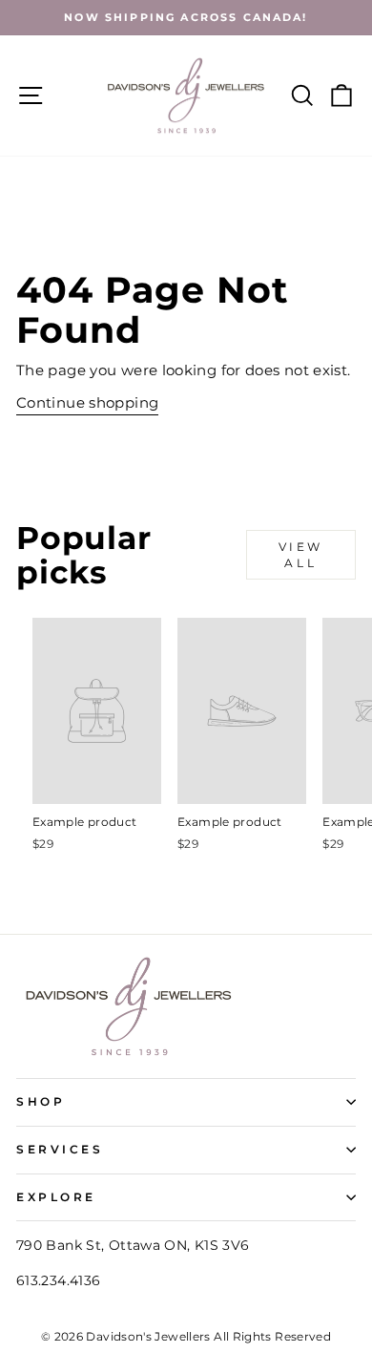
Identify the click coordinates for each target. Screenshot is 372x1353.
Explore (56, 1197)
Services (59, 1149)
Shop (40, 1102)
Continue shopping (87, 403)
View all (301, 554)
